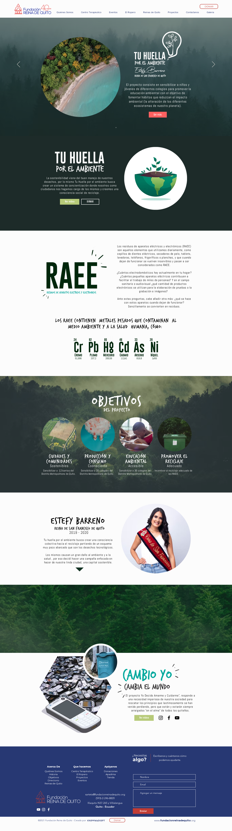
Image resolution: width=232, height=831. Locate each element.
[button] (158, 115)
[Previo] (18, 64)
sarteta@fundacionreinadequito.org (105, 794)
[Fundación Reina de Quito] (38, 809)
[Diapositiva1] (116, 127)
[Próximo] (213, 64)
